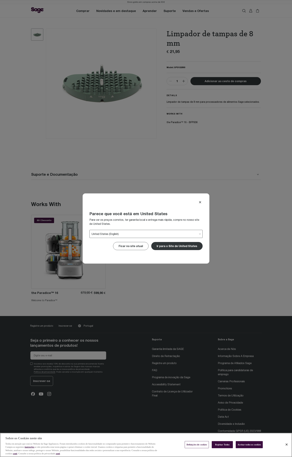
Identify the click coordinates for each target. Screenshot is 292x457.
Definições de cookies (197, 444)
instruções (29, 447)
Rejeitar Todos (222, 444)
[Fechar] (286, 444)
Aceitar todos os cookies (249, 444)
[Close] (200, 202)
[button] (177, 246)
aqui (15, 453)
